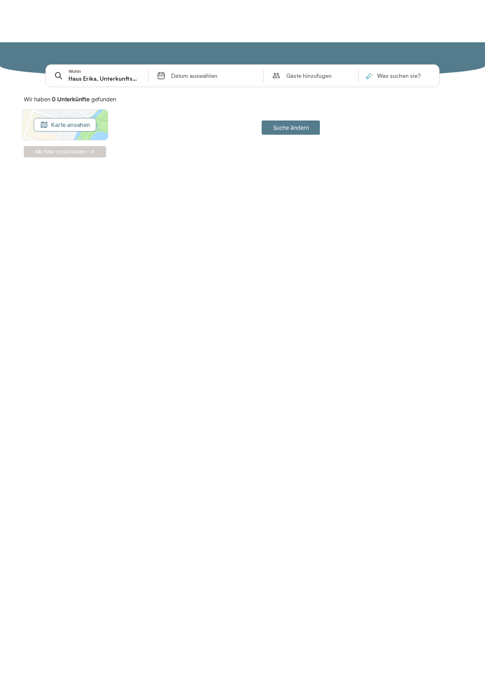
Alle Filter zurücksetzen (60, 152)
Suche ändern (291, 127)
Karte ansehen (70, 124)
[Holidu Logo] (56, 53)
